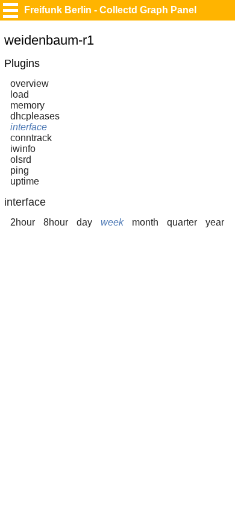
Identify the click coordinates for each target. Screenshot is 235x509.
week (112, 222)
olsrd (20, 159)
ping (19, 170)
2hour (22, 222)
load (19, 94)
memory (27, 105)
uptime (24, 181)
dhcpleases (35, 116)
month (145, 222)
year (214, 222)
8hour (55, 222)
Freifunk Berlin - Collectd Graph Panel (110, 10)
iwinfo (23, 149)
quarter (182, 222)
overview (29, 83)
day (84, 222)
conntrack (31, 138)
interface (28, 127)
